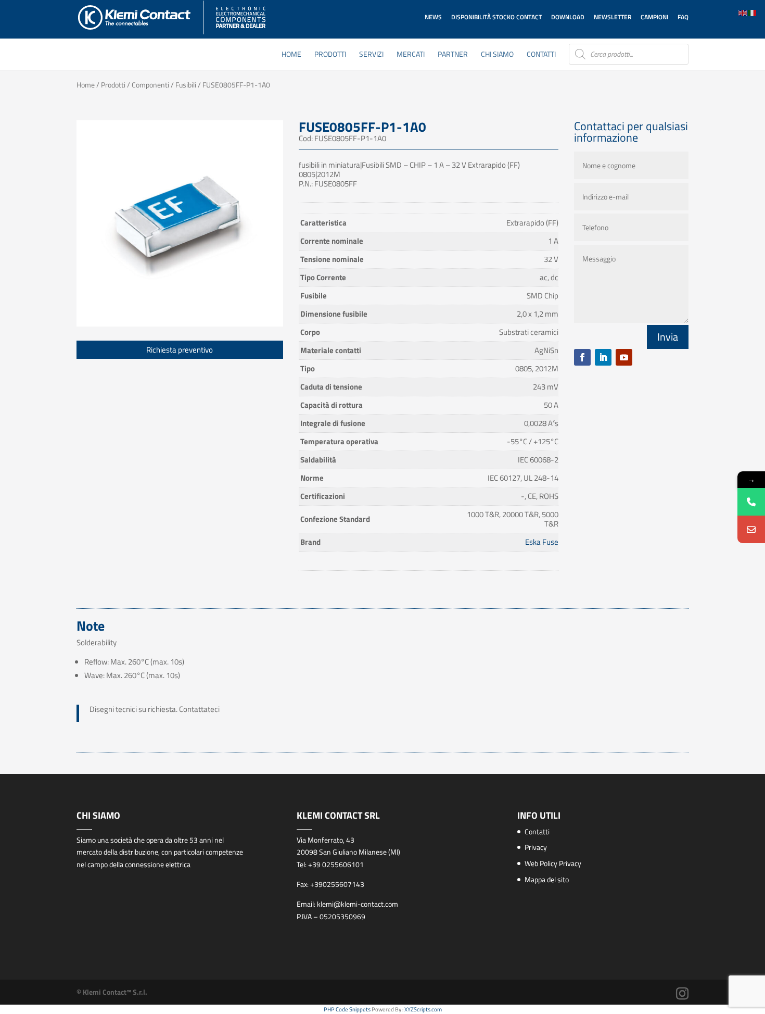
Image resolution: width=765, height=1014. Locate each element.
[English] (743, 12)
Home (291, 55)
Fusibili (185, 84)
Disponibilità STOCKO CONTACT (496, 17)
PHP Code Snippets (347, 1009)
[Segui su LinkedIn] (603, 357)
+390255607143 (337, 884)
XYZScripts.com (423, 1009)
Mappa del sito (547, 879)
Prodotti (330, 55)
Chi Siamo (497, 55)
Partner (453, 55)
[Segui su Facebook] (582, 357)
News (433, 17)
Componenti (150, 84)
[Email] (751, 529)
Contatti (541, 55)
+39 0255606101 (336, 864)
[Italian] (752, 12)
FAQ (683, 17)
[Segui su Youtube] (624, 357)
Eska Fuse (541, 542)
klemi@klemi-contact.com (357, 903)
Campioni (654, 17)
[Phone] (751, 502)
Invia (667, 337)
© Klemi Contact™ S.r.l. (111, 991)
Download (567, 17)
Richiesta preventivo (179, 350)
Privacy (536, 847)
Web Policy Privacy (553, 863)
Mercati (411, 55)
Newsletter (612, 17)
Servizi (371, 55)
